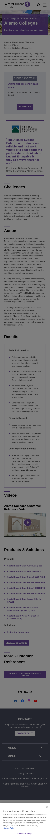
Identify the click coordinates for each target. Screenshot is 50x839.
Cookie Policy (9, 828)
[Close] (47, 807)
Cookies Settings (25, 834)
